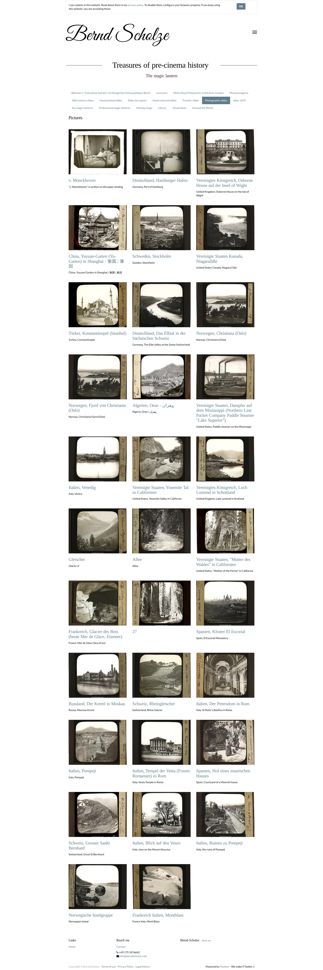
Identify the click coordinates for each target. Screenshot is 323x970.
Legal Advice (143, 966)
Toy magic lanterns (82, 107)
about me (206, 940)
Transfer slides (190, 100)
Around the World (202, 107)
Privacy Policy (125, 966)
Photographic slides (216, 100)
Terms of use (108, 966)
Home (72, 946)
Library (162, 107)
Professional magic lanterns (114, 107)
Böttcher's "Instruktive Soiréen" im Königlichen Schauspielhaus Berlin (110, 92)
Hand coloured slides (164, 100)
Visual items (179, 107)
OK (241, 6)
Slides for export (137, 100)
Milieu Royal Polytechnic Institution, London (198, 92)
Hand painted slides (111, 100)
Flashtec (224, 966)
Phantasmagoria (239, 92)
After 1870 (239, 100)
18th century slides (83, 100)
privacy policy (135, 5)
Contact (121, 946)
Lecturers (161, 92)
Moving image (144, 107)
